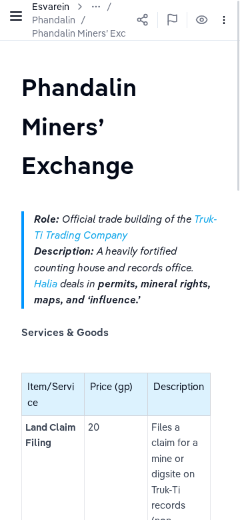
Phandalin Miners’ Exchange (92, 33)
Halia (47, 283)
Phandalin (53, 20)
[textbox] (120, 126)
